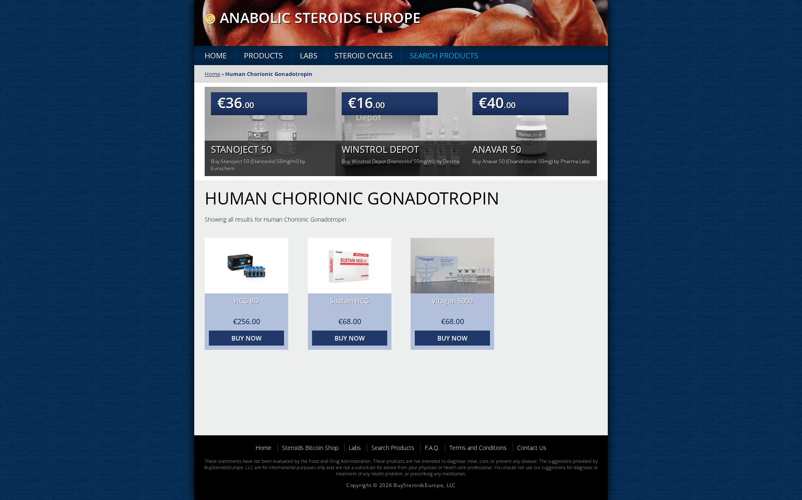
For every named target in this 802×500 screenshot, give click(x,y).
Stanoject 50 (241, 149)
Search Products (444, 56)
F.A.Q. (432, 448)
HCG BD (246, 301)
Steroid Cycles (364, 56)
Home (216, 56)
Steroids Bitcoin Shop (310, 448)
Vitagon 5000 (452, 301)
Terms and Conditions (478, 448)
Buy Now (246, 338)
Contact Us (531, 448)
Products (263, 56)
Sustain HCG (349, 301)
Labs (308, 56)
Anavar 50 (496, 149)
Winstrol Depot (380, 149)
